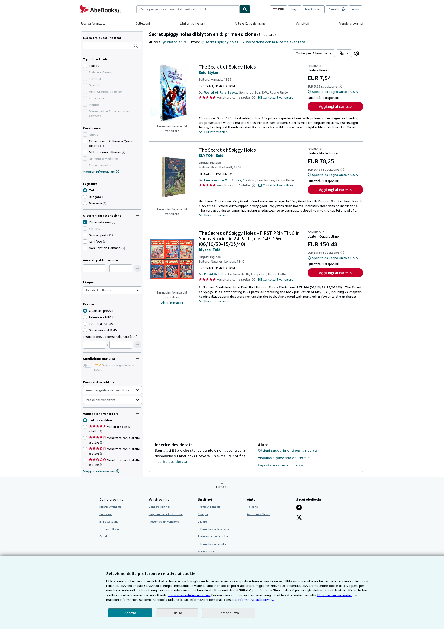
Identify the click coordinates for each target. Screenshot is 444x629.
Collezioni (143, 23)
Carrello (104, 536)
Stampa (203, 514)
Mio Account (313, 9)
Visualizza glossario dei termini (284, 457)
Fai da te (252, 506)
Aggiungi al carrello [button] (335, 106)
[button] (136, 46)
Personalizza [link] (229, 613)
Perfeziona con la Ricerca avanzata (275, 42)
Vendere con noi (351, 23)
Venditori (302, 23)
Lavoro (202, 521)
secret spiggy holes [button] (221, 42)
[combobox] (188, 9)
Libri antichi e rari (192, 23)
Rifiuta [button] (177, 613)
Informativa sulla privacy (213, 529)
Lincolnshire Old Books (222, 180)
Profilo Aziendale (209, 506)
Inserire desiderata (171, 461)
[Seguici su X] (299, 517)
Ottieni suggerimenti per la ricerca (287, 450)
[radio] (85, 197)
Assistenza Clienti (258, 514)
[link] (356, 53)
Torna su (222, 486)
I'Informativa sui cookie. (334, 595)
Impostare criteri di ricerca (280, 465)
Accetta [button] (130, 613)
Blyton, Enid (209, 249)
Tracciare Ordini (109, 529)
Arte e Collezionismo (250, 23)
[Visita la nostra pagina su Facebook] (299, 508)
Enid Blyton (209, 72)
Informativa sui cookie (212, 544)
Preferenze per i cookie (213, 536)
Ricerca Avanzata (93, 23)
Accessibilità (206, 551)
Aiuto (355, 9)
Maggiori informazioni (99, 171)
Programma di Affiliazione (166, 514)
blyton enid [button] (176, 42)
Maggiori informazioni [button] (99, 471)
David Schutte (215, 274)
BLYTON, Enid (211, 155)
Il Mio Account (108, 521)
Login (294, 9)
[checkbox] (85, 66)
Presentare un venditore (164, 521)
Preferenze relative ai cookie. (189, 595)
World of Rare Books (220, 92)
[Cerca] (245, 9)
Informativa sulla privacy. (255, 599)
